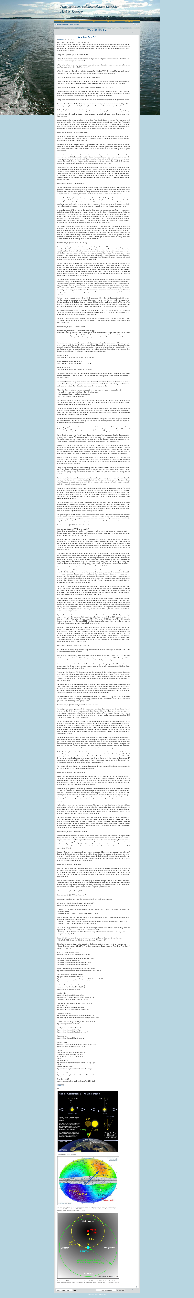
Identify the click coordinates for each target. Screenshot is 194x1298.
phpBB (96, 1294)
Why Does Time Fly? (97, 30)
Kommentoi (60, 1085)
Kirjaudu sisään (129, 21)
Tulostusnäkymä (133, 24)
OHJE (78, 21)
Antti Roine (61, 39)
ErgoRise (103, 1294)
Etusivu (59, 24)
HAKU (94, 21)
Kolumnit (65, 24)
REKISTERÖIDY (111, 21)
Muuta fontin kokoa (137, 24)
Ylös (136, 1287)
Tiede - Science (74, 24)
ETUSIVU (62, 21)
